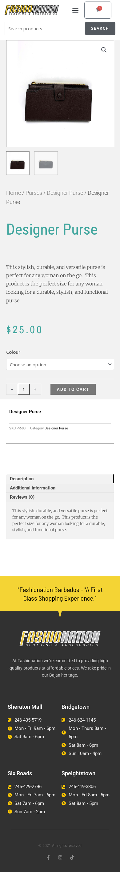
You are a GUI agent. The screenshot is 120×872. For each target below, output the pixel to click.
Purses (34, 193)
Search (100, 28)
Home (13, 193)
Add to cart (73, 389)
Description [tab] (22, 478)
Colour (13, 352)
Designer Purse (65, 193)
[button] (75, 10)
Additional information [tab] (32, 488)
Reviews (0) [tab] (22, 497)
